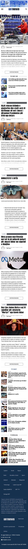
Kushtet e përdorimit (9, 526)
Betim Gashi (9, 47)
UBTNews (9, 119)
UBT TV (17, 489)
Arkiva (5, 531)
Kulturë (6, 480)
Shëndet (13, 480)
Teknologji (6, 484)
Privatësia (21, 526)
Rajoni (19, 470)
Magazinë (22, 480)
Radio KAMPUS (8, 489)
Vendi (12, 470)
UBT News (9, 182)
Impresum (21, 518)
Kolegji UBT (7, 494)
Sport (23, 475)
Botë (5, 475)
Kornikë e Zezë (14, 475)
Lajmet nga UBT (17, 484)
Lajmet (5, 470)
